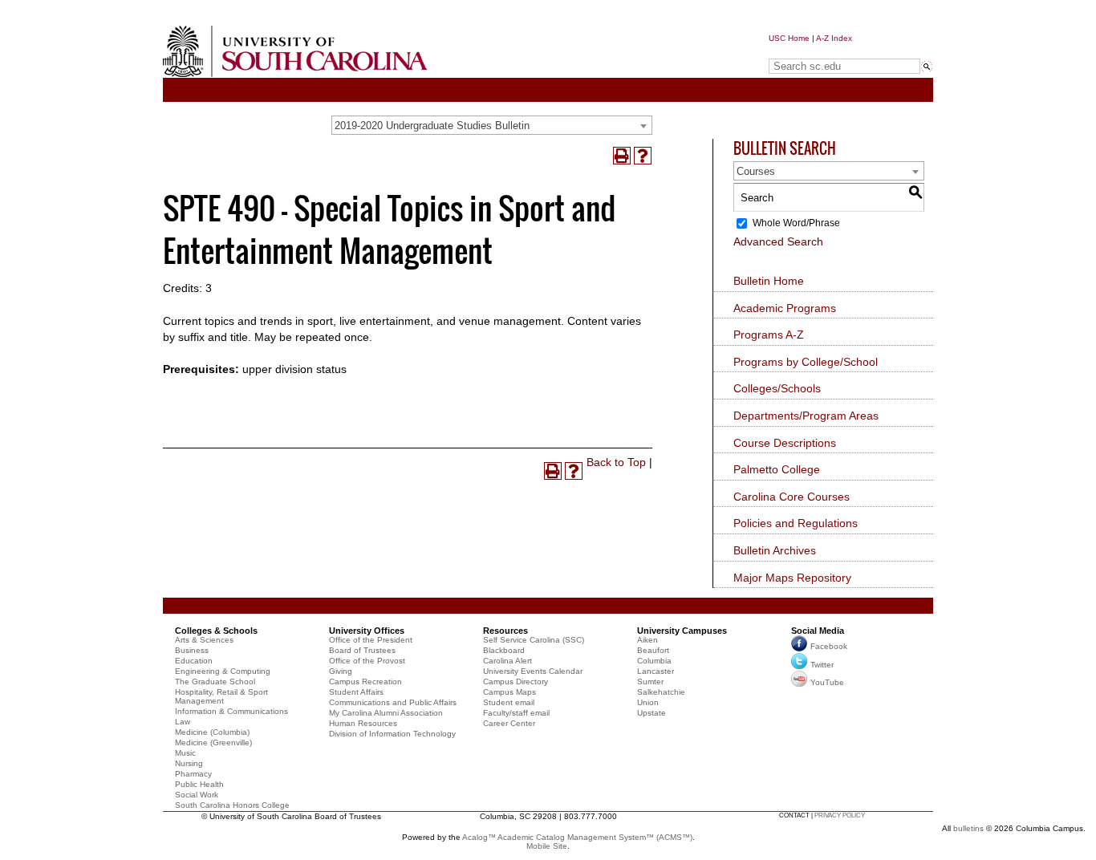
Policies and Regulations (795, 523)
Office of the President (370, 639)
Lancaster (655, 671)
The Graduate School (215, 681)
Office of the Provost (367, 660)
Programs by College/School (805, 361)
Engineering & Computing (222, 671)
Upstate (651, 712)
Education (194, 660)
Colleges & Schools (216, 630)
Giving (340, 671)
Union (648, 702)
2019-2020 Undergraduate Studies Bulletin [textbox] (432, 126)
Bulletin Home (768, 280)
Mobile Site (546, 846)
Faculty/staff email (516, 712)
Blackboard (504, 650)
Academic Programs (784, 308)
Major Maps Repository (792, 577)
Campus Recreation (365, 681)
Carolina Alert (507, 660)
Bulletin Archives (774, 550)
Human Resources (363, 723)
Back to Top (616, 462)
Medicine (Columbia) (212, 732)
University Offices (366, 630)
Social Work (196, 794)
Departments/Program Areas (806, 415)
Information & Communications (231, 711)
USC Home (789, 38)
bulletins (968, 828)
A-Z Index (834, 38)
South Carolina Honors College (232, 805)
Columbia (654, 660)
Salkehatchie (661, 692)
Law (182, 721)
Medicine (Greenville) (213, 742)
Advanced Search (778, 241)
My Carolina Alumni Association (386, 712)
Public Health (199, 784)
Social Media (817, 630)
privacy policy (839, 815)
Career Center (509, 723)
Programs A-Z (768, 334)
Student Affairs (356, 692)
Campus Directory (515, 681)
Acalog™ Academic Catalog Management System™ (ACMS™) (577, 837)
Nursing (189, 763)
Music (185, 752)
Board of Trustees (362, 650)
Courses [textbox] (756, 171)
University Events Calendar (533, 671)
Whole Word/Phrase (796, 223)
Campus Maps (509, 692)
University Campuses (682, 630)
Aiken (647, 639)
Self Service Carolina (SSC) (533, 639)
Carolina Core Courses (791, 496)
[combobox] (491, 125)
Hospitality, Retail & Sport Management (221, 696)
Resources (505, 630)
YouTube (827, 682)
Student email (508, 702)
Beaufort (653, 650)
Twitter (822, 664)
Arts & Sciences (204, 639)
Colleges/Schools (777, 388)
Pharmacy (193, 773)
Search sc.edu (809, 51)
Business (192, 650)
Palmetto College (776, 469)
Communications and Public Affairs (393, 702)
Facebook (828, 646)
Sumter (650, 681)
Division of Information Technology (392, 733)
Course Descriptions (784, 442)
